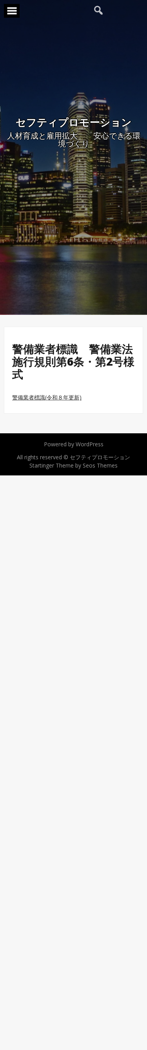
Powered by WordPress (73, 444)
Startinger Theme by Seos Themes (73, 465)
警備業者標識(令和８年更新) (47, 397)
